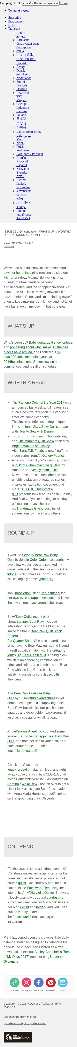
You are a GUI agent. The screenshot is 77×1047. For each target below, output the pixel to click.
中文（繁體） (26, 59)
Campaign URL (10, 3)
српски (21, 194)
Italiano (21, 115)
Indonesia (22, 107)
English (21, 32)
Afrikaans (22, 40)
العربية (20, 36)
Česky (20, 67)
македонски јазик (28, 131)
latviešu (21, 183)
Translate (14, 28)
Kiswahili (22, 168)
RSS (11, 25)
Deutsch (21, 89)
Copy (64, 3)
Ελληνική (22, 92)
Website (14, 990)
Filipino (21, 210)
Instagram (27, 990)
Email (62, 990)
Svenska (21, 172)
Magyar (21, 100)
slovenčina (23, 187)
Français (21, 85)
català (20, 51)
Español (21, 165)
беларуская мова (27, 43)
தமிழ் (19, 198)
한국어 (21, 127)
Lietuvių (21, 180)
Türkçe (21, 207)
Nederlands (23, 78)
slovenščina (23, 191)
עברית (20, 176)
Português (22, 150)
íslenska (21, 111)
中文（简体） (26, 55)
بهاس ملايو (23, 135)
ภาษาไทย (23, 202)
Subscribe (14, 17)
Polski (20, 146)
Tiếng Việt (23, 218)
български (23, 47)
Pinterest (50, 990)
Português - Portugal (29, 154)
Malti (19, 139)
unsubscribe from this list (20, 1016)
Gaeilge (21, 104)
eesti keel (22, 74)
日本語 (21, 118)
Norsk (20, 143)
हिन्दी (19, 96)
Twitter (18, 10)
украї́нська (23, 214)
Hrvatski (22, 63)
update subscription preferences (25, 1023)
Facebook (39, 990)
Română (21, 157)
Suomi (20, 81)
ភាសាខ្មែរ (22, 123)
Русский (22, 161)
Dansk (20, 70)
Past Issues (15, 21)
